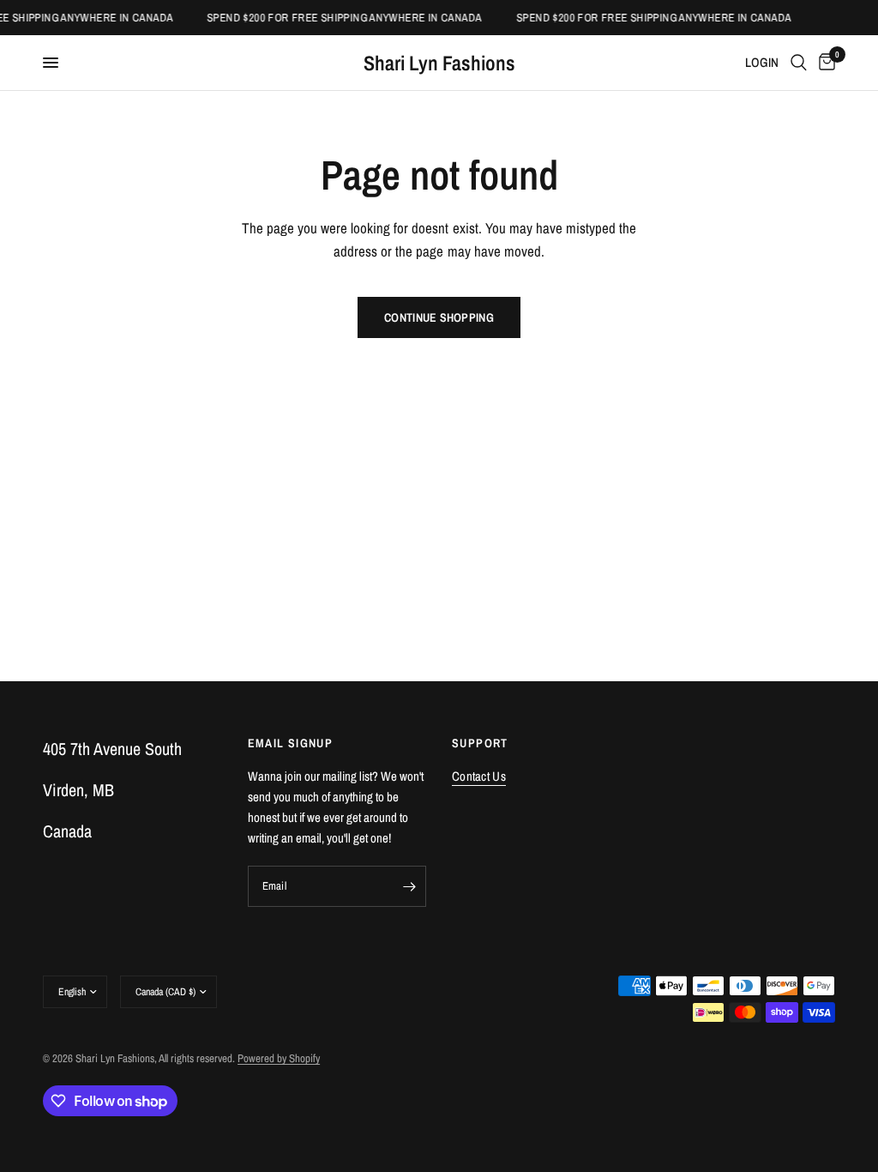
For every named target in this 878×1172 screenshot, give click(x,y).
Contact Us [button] (479, 776)
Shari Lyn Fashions (439, 62)
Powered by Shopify (279, 1058)
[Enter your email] (409, 886)
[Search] (799, 62)
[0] (824, 62)
